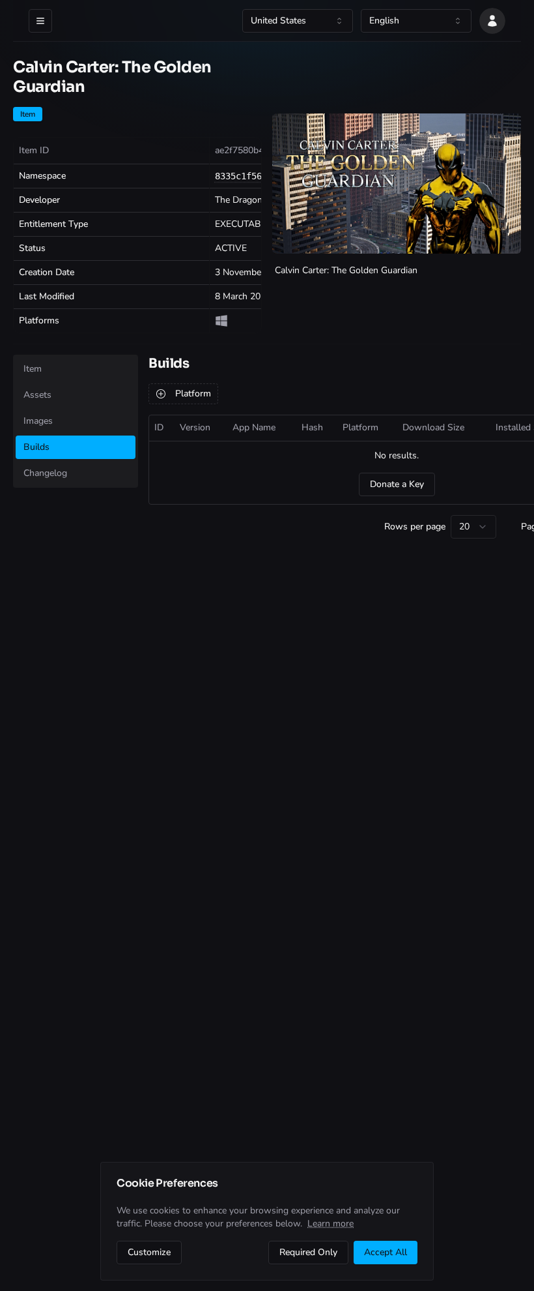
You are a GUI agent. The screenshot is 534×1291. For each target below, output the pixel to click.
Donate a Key (397, 484)
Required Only (308, 1252)
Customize (149, 1252)
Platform (193, 393)
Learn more (330, 1223)
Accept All (385, 1252)
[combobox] (297, 21)
